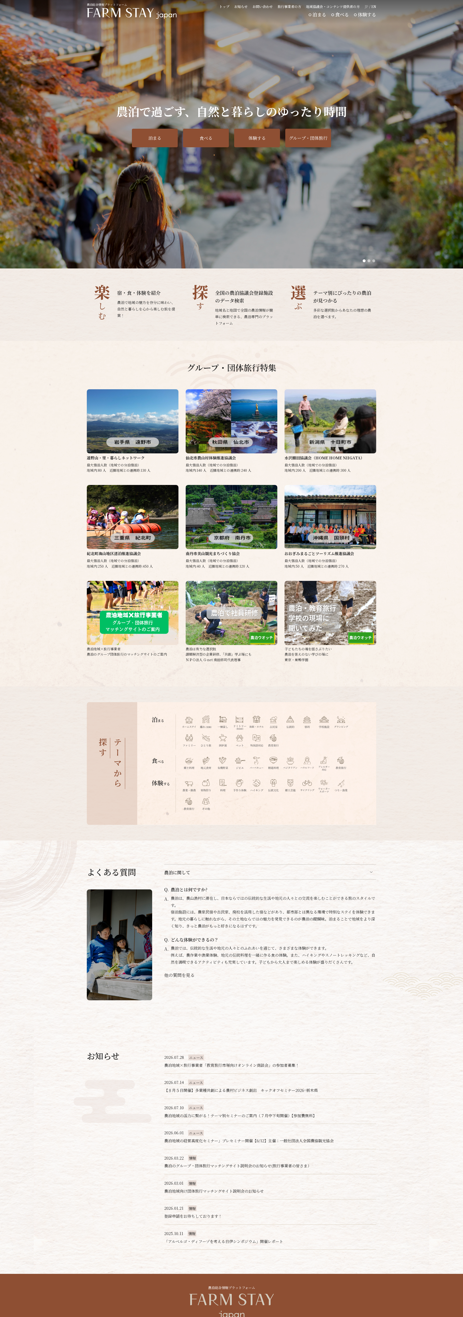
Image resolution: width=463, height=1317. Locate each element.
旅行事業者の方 (289, 6)
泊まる (319, 14)
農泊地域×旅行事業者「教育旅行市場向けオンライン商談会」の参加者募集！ (231, 1065)
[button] (364, 260)
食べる (342, 14)
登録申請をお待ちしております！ (193, 1216)
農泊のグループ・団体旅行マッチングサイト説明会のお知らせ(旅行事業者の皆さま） (237, 1166)
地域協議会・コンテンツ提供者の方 (333, 6)
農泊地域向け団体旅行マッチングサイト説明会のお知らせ (214, 1191)
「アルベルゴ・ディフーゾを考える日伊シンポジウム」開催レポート (223, 1241)
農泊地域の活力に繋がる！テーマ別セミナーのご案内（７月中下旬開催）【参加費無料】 (240, 1115)
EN (373, 6)
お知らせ (241, 6)
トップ (224, 6)
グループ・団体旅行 (308, 138)
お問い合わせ (262, 6)
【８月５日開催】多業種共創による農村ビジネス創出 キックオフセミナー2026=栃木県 (241, 1090)
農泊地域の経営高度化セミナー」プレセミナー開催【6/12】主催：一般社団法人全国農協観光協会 (249, 1140)
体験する (367, 14)
